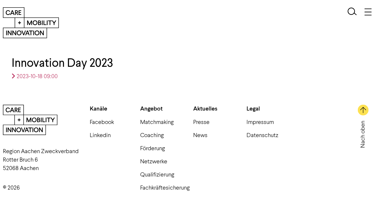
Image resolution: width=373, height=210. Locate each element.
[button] (352, 12)
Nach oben (361, 134)
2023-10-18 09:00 (36, 75)
